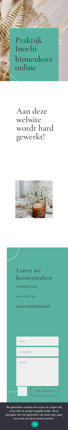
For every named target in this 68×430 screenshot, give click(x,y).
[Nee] (63, 416)
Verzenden (44, 391)
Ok (35, 424)
